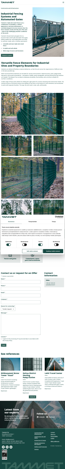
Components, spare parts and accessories (32, 259)
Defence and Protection (40, 447)
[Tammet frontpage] (7, 2)
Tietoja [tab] (54, 221)
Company (4, 299)
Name (3, 279)
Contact (53, 432)
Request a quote (7, 55)
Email (3, 292)
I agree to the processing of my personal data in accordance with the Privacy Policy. (21, 339)
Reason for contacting (8, 306)
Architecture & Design (40, 440)
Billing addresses (55, 441)
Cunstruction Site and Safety (40, 437)
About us (53, 434)
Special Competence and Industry (39, 443)
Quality (52, 438)
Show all (32, 397)
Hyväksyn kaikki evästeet (53, 251)
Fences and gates (10, 259)
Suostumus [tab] (11, 221)
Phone (3, 285)
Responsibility (54, 436)
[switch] (24, 244)
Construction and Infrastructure (10, 8)
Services (36, 449)
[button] (63, 2)
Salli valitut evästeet (32, 251)
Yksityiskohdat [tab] (32, 221)
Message (4, 313)
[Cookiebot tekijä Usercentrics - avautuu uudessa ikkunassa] (56, 217)
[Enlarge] (29, 138)
